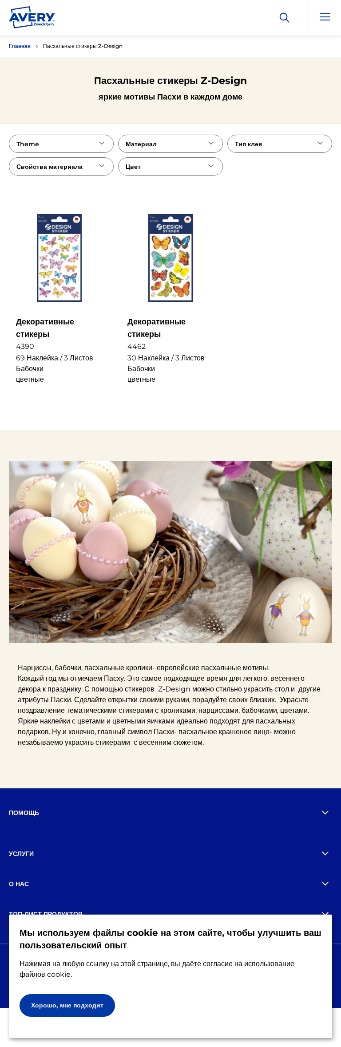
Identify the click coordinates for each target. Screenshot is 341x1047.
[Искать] (284, 17)
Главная (20, 46)
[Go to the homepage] (32, 19)
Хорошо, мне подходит (67, 1005)
